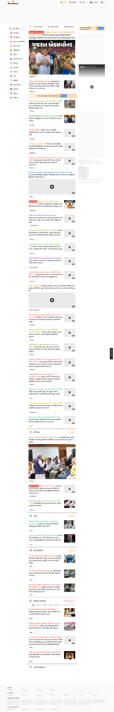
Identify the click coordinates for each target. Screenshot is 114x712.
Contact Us (81, 163)
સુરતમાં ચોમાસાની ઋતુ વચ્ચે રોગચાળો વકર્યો (42, 704)
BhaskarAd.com (83, 178)
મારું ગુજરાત (33, 496)
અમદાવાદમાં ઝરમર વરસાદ (26, 700)
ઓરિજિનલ (33, 76)
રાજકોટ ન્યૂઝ (66, 695)
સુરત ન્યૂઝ (80, 695)
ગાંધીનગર (67, 605)
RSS (86, 163)
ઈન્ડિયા (32, 111)
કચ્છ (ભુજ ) (56, 605)
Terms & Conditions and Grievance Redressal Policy (90, 161)
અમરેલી (45, 605)
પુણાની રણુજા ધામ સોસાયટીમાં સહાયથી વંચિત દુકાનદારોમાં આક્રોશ (99, 700)
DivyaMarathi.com (83, 174)
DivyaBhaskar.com (84, 170)
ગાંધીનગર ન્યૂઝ (53, 695)
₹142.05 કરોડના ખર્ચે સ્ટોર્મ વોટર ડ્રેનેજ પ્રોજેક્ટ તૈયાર (28, 702)
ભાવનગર (32, 168)
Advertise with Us (82, 160)
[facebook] (66, 76)
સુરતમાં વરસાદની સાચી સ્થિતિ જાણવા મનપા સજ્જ (56, 700)
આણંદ (50, 605)
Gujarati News (39, 689)
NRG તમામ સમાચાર (69, 601)
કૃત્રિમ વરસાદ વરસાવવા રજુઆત (13, 700)
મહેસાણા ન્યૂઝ (38, 695)
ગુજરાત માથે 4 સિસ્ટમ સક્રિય (13, 702)
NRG (33, 605)
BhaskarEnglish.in (83, 172)
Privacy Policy (98, 163)
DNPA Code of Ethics (93, 182)
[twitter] (69, 76)
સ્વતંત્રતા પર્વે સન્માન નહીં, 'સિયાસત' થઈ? (99, 702)
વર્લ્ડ (31, 398)
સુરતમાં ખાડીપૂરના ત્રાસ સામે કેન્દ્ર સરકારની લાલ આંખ (42, 700)
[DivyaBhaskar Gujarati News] (13, 3)
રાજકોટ (32, 384)
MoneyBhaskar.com (84, 176)
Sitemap (89, 160)
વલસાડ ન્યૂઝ (24, 695)
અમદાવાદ (32, 325)
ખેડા (62, 605)
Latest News (52, 689)
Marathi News (24, 689)
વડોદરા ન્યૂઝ (94, 695)
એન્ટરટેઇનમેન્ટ (34, 225)
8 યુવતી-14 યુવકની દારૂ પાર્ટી (27, 704)
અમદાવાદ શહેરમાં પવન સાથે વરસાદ (14, 704)
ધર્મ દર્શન (32, 139)
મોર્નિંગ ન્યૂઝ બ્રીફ (53, 704)
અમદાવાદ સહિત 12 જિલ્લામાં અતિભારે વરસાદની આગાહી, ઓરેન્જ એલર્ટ (56, 702)
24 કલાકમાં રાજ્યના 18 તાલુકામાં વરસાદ (84, 700)
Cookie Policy (91, 163)
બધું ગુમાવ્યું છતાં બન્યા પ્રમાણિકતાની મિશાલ (70, 702)
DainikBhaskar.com (84, 168)
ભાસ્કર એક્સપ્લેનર (34, 310)
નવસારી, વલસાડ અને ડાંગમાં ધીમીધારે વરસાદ (84, 702)
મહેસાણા (32, 91)
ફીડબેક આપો (111, 353)
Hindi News (9, 689)
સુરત (31, 566)
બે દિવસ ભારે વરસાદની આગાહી (70, 704)
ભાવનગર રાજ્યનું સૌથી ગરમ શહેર (70, 700)
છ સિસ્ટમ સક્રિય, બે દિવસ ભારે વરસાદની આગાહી (84, 704)
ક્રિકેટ (31, 196)
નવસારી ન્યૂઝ (10, 695)
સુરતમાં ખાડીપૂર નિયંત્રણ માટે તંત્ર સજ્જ (42, 702)
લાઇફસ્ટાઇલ (33, 412)
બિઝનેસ (32, 125)
